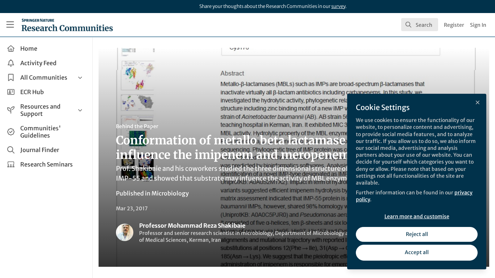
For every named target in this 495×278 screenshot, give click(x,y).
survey (338, 6)
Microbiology (170, 193)
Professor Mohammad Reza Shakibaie (192, 225)
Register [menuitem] (454, 25)
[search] (419, 24)
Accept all (417, 252)
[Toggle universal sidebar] (10, 24)
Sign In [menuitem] (478, 25)
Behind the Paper (137, 126)
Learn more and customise (416, 216)
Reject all (417, 234)
